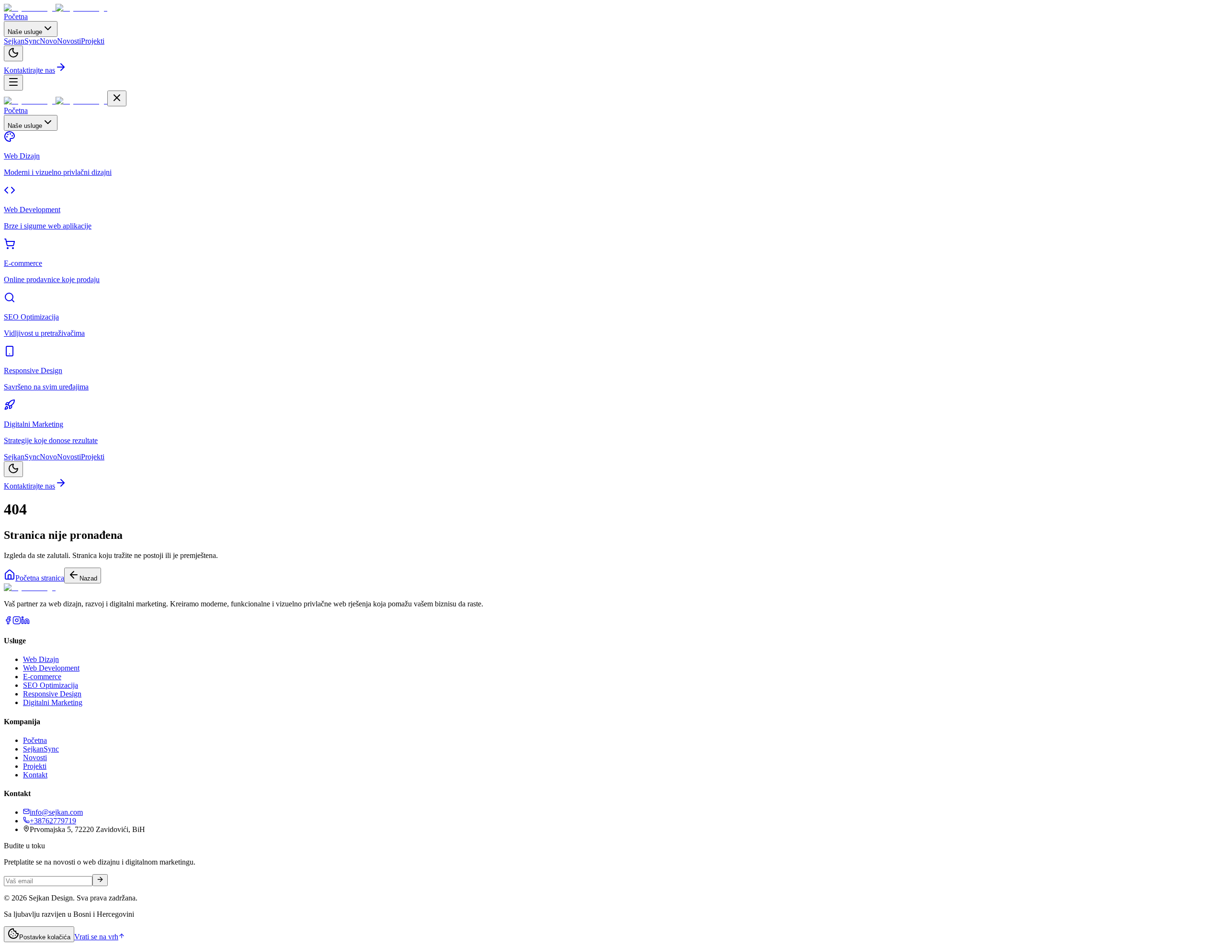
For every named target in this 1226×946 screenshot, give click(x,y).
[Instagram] (16, 622)
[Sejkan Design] (55, 8)
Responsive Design (52, 694)
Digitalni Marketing (52, 702)
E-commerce (42, 676)
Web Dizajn (41, 659)
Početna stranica (39, 578)
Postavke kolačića (44, 937)
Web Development (51, 668)
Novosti (35, 757)
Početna (35, 740)
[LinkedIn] (25, 622)
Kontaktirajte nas (29, 70)
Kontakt (35, 775)
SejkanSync (41, 749)
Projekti (34, 766)
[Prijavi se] (100, 880)
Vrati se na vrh (96, 937)
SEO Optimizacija (50, 685)
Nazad (88, 578)
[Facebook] (8, 622)
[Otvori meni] (13, 83)
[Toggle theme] (13, 53)
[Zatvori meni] (116, 98)
